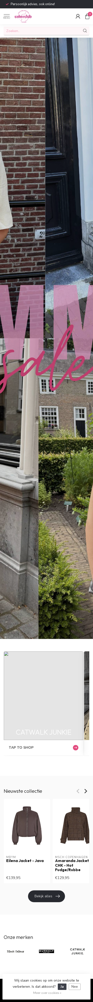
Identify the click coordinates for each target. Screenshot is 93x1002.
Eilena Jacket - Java (25, 861)
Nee (74, 986)
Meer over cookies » (47, 993)
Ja (62, 986)
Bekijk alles (43, 896)
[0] (87, 16)
